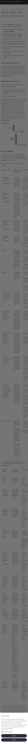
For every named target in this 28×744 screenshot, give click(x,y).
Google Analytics (7, 732)
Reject (14, 740)
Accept (14, 735)
